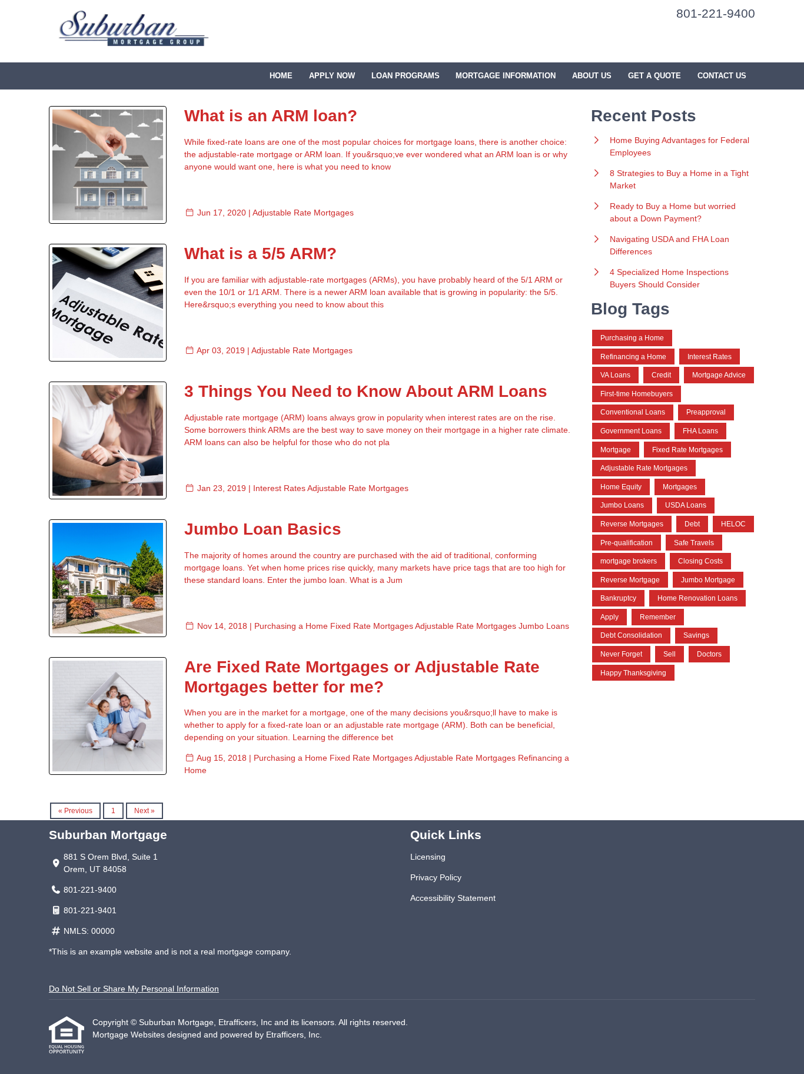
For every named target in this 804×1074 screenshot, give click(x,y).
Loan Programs (405, 76)
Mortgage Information (506, 76)
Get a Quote (654, 76)
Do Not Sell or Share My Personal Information (134, 988)
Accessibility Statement (453, 898)
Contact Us (721, 76)
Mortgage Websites (129, 1034)
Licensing (428, 856)
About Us (592, 76)
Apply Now (332, 76)
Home (281, 76)
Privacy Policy (435, 877)
